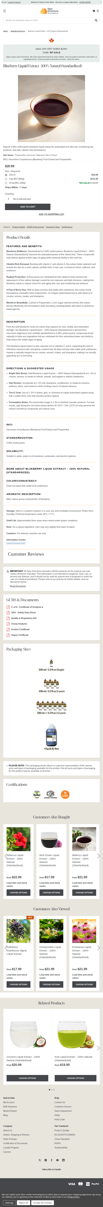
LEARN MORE (78, 2)
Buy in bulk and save (22, 199)
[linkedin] (63, 1160)
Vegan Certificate (20, 635)
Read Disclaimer (18, 586)
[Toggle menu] (4, 10)
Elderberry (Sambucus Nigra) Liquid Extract (17, 950)
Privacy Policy (73, 1197)
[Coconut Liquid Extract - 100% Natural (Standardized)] (27, 1033)
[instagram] (45, 1160)
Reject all (23, 1202)
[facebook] (51, 1160)
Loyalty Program (7, 2)
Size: (12, 171)
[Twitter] (39, 1160)
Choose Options (18, 893)
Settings (9, 1202)
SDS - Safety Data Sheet (23, 612)
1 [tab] (49, 1089)
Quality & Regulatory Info (24, 618)
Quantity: (9, 193)
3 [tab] (54, 1089)
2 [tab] (51, 1089)
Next (98, 1048)
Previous (4, 1048)
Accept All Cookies (42, 1202)
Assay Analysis (19, 624)
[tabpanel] (27, 1046)
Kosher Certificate (20, 629)
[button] (96, 20)
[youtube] (57, 1160)
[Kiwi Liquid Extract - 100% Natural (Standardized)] (75, 1033)
